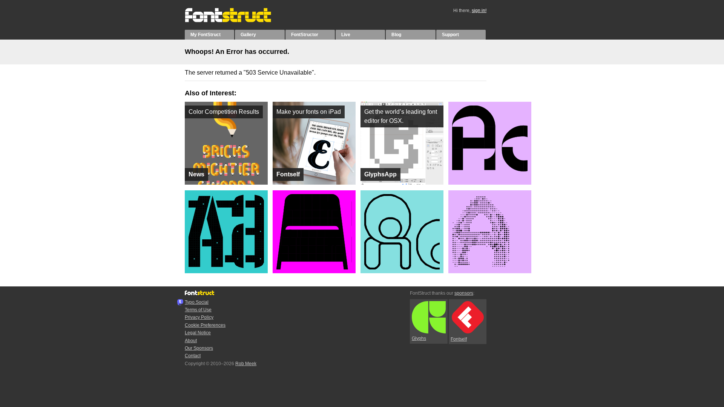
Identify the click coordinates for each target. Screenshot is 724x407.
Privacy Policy (199, 317)
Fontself (459, 339)
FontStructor (304, 34)
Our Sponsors (199, 348)
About (191, 340)
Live (345, 34)
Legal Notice (198, 332)
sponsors (463, 293)
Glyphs (419, 338)
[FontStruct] (236, 20)
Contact (193, 355)
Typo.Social (197, 302)
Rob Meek (245, 363)
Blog (396, 34)
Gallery (248, 34)
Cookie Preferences (205, 325)
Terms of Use (198, 309)
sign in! (479, 10)
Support (450, 34)
